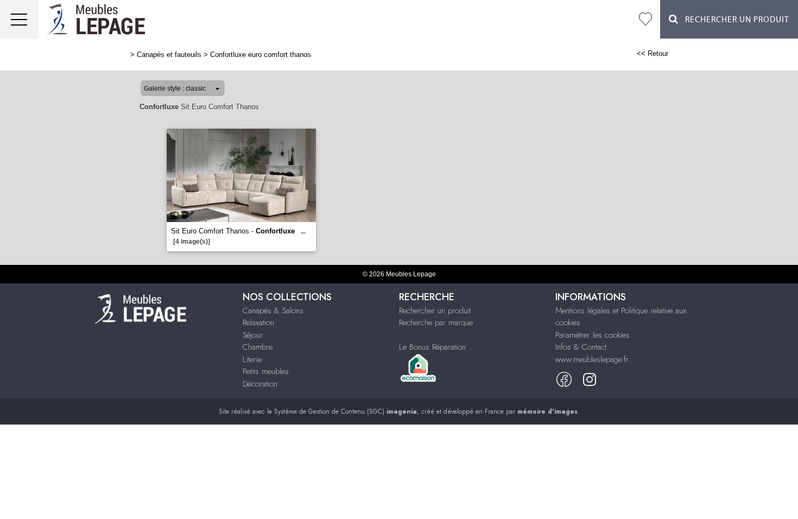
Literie (252, 359)
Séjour (253, 335)
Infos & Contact (580, 347)
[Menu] (19, 19)
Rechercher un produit (435, 311)
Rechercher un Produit (734, 19)
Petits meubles (266, 371)
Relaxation (258, 322)
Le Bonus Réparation (432, 347)
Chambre (258, 347)
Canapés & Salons (273, 311)
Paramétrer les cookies (592, 335)
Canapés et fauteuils (169, 54)
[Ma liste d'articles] (645, 19)
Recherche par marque (436, 322)
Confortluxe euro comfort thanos (260, 54)
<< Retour (652, 53)
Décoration (260, 384)
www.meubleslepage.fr (592, 359)
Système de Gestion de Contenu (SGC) (345, 411)
